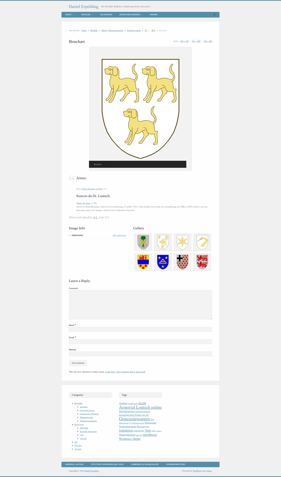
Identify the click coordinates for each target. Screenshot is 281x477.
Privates (78, 445)
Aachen (123, 403)
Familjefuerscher (126, 415)
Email (72, 337)
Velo (148, 430)
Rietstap (141, 426)
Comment (73, 288)
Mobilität (84, 427)
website (83, 438)
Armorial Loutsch (74, 464)
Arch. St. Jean (83, 203)
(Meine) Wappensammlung (112, 30)
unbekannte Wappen (89, 413)
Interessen (79, 424)
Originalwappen (87, 410)
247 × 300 (196, 41)
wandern (158, 431)
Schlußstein (126, 430)
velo (82, 434)
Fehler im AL (142, 415)
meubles (84, 406)
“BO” (153, 30)
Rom (147, 426)
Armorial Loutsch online (140, 407)
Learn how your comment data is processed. (125, 371)
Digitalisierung (127, 411)
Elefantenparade (142, 411)
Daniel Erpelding (83, 6)
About (68, 15)
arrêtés (99, 188)
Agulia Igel (132, 403)
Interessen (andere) (130, 15)
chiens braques (88, 188)
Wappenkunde (86, 417)
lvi (130, 423)
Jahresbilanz (124, 423)
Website (72, 350)
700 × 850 (208, 41)
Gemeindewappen (134, 418)
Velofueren (106, 15)
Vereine (153, 15)
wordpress (150, 434)
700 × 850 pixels (119, 235)
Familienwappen (134, 30)
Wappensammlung (88, 420)
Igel (152, 419)
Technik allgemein (88, 431)
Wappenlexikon (127, 434)
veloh (153, 431)
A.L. (95, 217)
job (75, 441)
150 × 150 (184, 41)
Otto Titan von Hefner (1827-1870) (107, 464)
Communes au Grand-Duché (145, 464)
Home (84, 30)
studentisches (139, 430)
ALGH (142, 403)
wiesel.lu (139, 435)
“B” (145, 30)
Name (72, 325)
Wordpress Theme (129, 439)
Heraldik (85, 15)
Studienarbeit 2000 (175, 464)
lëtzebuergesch (138, 423)
